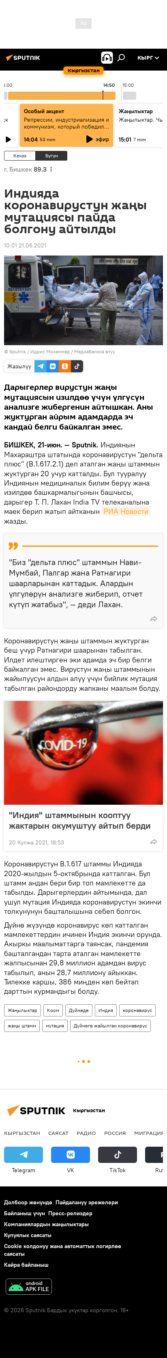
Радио (86, 1133)
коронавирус (137, 1010)
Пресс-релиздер (70, 1213)
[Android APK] (28, 1287)
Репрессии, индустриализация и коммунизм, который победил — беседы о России (66, 126)
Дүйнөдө (79, 1010)
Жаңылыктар (22, 1010)
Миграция (149, 1133)
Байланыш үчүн (24, 1213)
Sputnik (17, 351)
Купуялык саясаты (27, 1235)
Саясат (58, 1133)
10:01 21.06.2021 (25, 245)
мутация (55, 1026)
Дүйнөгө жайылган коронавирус (110, 1026)
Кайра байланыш (26, 1264)
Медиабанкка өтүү (94, 351)
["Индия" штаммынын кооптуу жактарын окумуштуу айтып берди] (83, 753)
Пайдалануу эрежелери (87, 1202)
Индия (105, 1010)
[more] (154, 618)
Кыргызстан (22, 1133)
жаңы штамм (22, 1026)
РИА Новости (126, 511)
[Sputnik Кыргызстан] (24, 60)
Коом (53, 1010)
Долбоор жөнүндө (28, 1202)
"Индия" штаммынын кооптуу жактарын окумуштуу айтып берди (80, 820)
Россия (115, 1133)
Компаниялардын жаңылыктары (46, 1224)
